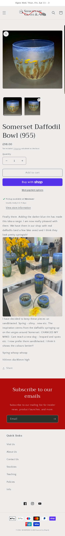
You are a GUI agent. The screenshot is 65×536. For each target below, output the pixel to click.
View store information (18, 207)
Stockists (11, 467)
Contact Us (13, 459)
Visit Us (11, 444)
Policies (11, 482)
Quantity (6, 154)
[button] (4, 12)
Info (9, 489)
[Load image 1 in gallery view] (12, 106)
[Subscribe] (54, 419)
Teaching (11, 474)
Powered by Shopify (42, 530)
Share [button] (9, 368)
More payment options (32, 190)
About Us (12, 452)
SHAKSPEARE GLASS (28, 530)
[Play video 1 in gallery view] (32, 106)
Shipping (17, 149)
